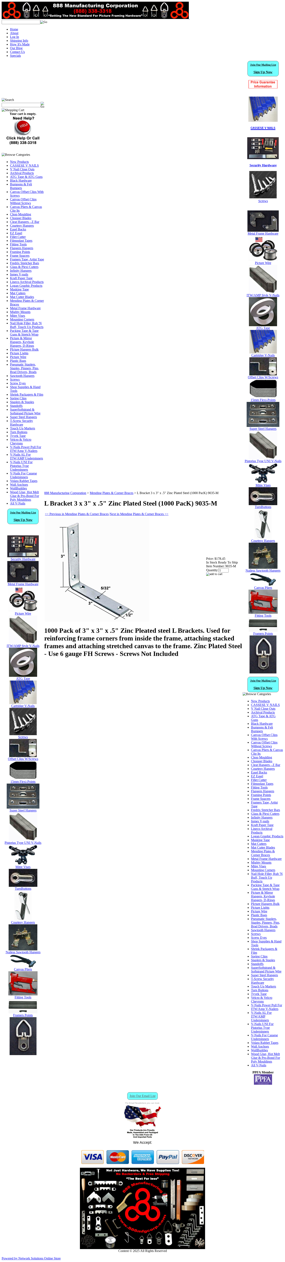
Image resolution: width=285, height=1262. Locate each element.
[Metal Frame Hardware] (23, 581)
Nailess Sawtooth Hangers (23, 952)
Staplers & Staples (22, 402)
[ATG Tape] (23, 675)
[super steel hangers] (23, 807)
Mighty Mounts (20, 312)
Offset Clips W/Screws (23, 759)
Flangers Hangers (21, 248)
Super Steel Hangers (23, 417)
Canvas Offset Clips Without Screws (23, 201)
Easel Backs (18, 229)
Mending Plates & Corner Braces (111, 493)
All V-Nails (17, 503)
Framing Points (20, 252)
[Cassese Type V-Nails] (23, 703)
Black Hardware (21, 180)
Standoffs (16, 406)
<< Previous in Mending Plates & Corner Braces (77, 514)
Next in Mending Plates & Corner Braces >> (139, 514)
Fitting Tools (18, 244)
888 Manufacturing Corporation (65, 493)
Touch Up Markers (22, 428)
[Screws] (23, 734)
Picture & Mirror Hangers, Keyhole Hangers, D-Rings (22, 341)
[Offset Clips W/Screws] (263, 374)
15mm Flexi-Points (22, 781)
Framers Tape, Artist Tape (27, 259)
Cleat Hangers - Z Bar (24, 222)
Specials (15, 55)
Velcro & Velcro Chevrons (20, 441)
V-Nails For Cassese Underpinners (23, 475)
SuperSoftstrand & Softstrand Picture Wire (25, 411)
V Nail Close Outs (22, 169)
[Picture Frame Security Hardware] (263, 157)
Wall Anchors (19, 484)
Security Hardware (23, 559)
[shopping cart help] (22, 144)
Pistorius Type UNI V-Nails (23, 842)
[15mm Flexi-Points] (23, 778)
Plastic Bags (18, 360)
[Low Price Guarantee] (263, 84)
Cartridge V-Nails (23, 706)
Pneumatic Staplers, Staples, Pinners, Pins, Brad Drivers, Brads (24, 368)
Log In (14, 37)
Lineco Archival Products (27, 282)
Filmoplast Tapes (21, 240)
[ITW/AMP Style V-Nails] (23, 643)
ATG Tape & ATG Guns (26, 177)
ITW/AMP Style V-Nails (23, 646)
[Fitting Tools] (23, 994)
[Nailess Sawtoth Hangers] (23, 949)
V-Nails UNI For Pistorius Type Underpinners (21, 465)
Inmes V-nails (19, 274)
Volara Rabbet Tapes (23, 481)
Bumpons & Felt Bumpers (21, 186)
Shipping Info (19, 40)
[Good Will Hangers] (23, 919)
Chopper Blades (20, 218)
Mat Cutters (17, 293)
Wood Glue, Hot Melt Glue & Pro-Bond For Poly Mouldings (24, 495)
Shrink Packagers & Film (26, 394)
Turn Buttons (18, 432)
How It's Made (20, 44)
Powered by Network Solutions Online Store (31, 1258)
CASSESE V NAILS (24, 165)
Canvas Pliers (23, 969)
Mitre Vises (17, 315)
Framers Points (23, 1015)
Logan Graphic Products (26, 285)
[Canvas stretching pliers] (23, 966)
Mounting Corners (22, 319)
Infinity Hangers (21, 270)
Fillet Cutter (18, 237)
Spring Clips (18, 398)
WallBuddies (18, 488)
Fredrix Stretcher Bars (24, 263)
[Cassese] (263, 109)
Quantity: (212, 570)
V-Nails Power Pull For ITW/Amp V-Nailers (25, 449)
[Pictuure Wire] (23, 610)
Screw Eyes (18, 383)
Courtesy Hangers (22, 225)
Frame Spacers (19, 255)
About (14, 33)
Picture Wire (18, 357)
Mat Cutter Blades (22, 297)
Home (14, 29)
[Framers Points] (23, 1012)
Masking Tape (19, 289)
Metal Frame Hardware (25, 308)
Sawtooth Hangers (22, 375)
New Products (19, 162)
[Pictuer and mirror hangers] (23, 1054)
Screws (15, 379)
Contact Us (17, 52)
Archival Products (22, 173)
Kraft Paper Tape (21, 278)
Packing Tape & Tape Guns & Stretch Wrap (24, 332)
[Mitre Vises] (23, 864)
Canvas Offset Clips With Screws (264, 736)
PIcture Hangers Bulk (24, 349)
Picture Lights (19, 353)
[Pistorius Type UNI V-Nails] (23, 840)
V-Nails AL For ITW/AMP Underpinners (26, 456)
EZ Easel (16, 233)
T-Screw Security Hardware (21, 422)
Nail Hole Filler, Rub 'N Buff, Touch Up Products (26, 325)
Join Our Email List (142, 1096)
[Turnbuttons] (23, 885)
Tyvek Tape (18, 436)
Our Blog (16, 48)
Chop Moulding (20, 214)
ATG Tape (23, 678)
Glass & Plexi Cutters (24, 267)
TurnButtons (23, 888)
